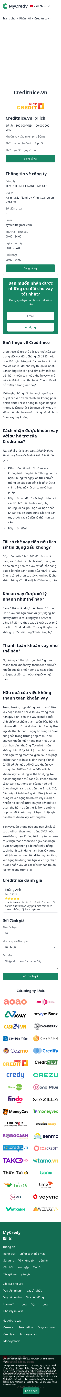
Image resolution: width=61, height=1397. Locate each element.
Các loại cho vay (13, 1284)
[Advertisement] (30, 55)
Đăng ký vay (30, 158)
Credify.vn (9, 1334)
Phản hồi (25, 18)
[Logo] (16, 6)
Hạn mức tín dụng (15, 1304)
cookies (23, 1365)
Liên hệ (43, 1260)
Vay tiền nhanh (13, 1290)
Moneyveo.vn (12, 1341)
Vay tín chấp (34, 1290)
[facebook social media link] (5, 1238)
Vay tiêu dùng (35, 1297)
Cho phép (31, 1391)
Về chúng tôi (26, 1260)
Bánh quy (9, 1254)
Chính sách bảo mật (32, 1254)
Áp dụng (30, 327)
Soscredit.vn (26, 1327)
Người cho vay (12, 1320)
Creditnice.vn (42, 18)
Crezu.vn (9, 1327)
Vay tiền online (12, 1297)
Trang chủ (9, 18)
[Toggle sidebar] (55, 6)
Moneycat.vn (28, 1334)
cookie (6, 1381)
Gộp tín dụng (39, 1304)
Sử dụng (8, 1260)
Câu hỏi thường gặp (16, 1267)
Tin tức (37, 1267)
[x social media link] (10, 1238)
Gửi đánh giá (30, 976)
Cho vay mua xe (13, 1311)
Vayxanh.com (47, 1327)
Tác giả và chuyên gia (16, 1274)
